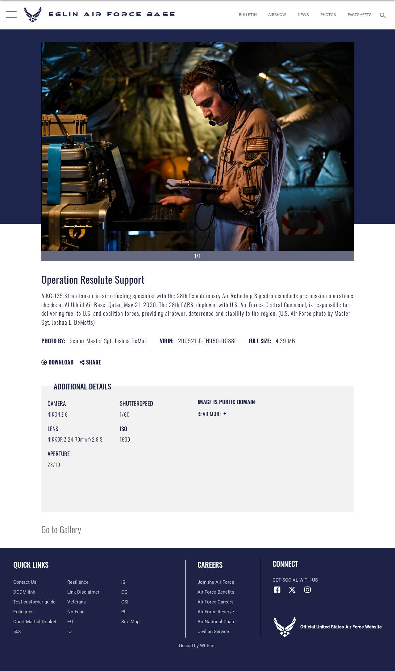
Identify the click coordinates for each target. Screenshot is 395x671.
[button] (10, 14)
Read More (210, 414)
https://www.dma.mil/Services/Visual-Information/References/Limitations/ (253, 466)
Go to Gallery (61, 529)
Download (60, 362)
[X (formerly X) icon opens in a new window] (292, 589)
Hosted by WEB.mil (197, 645)
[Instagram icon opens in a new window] (307, 589)
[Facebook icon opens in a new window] (277, 589)
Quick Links (30, 565)
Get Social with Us (295, 580)
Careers (210, 565)
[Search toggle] (384, 14)
